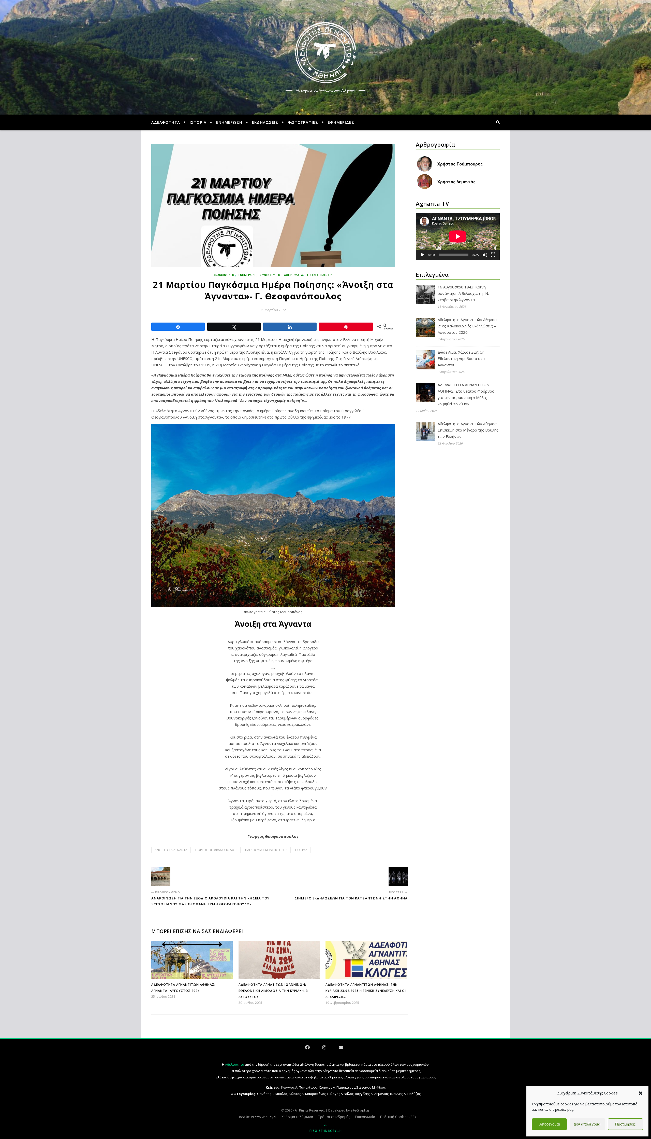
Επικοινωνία (365, 1116)
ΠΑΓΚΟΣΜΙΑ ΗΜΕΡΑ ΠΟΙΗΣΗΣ (266, 850)
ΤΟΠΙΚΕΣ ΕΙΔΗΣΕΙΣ (319, 275)
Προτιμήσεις (625, 1124)
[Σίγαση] (484, 254)
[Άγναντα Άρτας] (325, 53)
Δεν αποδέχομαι (587, 1124)
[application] (458, 236)
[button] (640, 1093)
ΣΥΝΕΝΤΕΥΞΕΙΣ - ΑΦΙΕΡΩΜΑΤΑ (281, 275)
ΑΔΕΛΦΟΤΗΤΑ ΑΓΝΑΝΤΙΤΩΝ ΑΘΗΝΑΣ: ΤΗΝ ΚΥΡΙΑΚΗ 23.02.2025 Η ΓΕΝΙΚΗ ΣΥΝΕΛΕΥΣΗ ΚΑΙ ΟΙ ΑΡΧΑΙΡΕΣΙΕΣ (366, 990)
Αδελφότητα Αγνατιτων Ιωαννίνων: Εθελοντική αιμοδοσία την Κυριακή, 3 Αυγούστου (273, 990)
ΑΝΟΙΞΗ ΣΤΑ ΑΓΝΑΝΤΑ (171, 850)
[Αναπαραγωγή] (422, 254)
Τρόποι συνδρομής (334, 1116)
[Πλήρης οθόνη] (493, 254)
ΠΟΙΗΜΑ (301, 850)
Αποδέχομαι (549, 1124)
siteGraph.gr (360, 1110)
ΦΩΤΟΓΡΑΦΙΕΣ (303, 122)
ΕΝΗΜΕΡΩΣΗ (229, 122)
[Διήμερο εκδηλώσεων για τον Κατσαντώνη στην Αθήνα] (398, 876)
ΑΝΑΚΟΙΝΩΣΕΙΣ (224, 275)
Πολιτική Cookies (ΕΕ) (398, 1116)
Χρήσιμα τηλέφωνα (297, 1116)
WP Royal (269, 1117)
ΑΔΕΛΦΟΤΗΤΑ (165, 122)
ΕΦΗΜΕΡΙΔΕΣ (341, 122)
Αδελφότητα (234, 1064)
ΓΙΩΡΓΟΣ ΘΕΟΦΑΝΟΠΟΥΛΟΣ (216, 850)
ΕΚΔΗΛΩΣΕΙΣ (265, 122)
